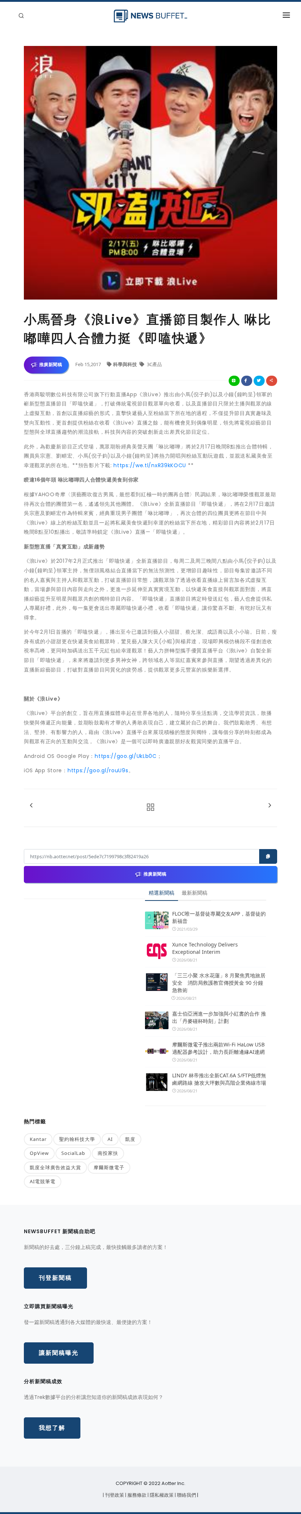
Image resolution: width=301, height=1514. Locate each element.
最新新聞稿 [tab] (194, 892)
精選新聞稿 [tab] (161, 892)
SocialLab (73, 1153)
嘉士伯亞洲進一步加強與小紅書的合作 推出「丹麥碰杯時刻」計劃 (219, 1017)
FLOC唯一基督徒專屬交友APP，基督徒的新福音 (219, 917)
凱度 (130, 1139)
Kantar (38, 1139)
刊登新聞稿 (55, 1278)
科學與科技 (125, 364)
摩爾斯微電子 (109, 1167)
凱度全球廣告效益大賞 (55, 1167)
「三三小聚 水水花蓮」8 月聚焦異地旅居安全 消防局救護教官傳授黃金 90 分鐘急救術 (218, 983)
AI (110, 1139)
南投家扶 (108, 1153)
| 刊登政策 (114, 1495)
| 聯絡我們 (186, 1495)
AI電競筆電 (42, 1181)
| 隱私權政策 (161, 1495)
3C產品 (154, 364)
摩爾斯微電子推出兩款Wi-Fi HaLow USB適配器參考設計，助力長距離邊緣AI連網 (218, 1048)
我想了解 (52, 1428)
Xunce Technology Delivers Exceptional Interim (205, 948)
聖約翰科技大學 (77, 1139)
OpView (39, 1153)
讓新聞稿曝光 (59, 1353)
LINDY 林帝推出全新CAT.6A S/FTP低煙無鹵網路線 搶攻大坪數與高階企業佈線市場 (219, 1079)
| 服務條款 (136, 1495)
